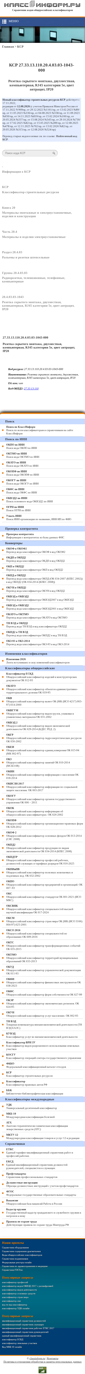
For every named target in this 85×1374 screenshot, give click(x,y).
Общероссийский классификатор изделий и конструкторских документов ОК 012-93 (41, 677)
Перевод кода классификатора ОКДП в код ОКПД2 (35, 559)
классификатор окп (11, 1301)
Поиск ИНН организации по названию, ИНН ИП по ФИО (38, 517)
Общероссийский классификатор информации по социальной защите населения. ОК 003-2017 (41, 787)
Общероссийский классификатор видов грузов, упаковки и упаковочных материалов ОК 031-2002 (40, 713)
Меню (14, 21)
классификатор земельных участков (19, 1343)
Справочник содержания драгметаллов (21, 1251)
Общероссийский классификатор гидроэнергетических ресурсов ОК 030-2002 (43, 738)
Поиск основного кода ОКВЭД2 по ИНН (29, 500)
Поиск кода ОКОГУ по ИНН (22, 482)
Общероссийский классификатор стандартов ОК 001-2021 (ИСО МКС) (43, 897)
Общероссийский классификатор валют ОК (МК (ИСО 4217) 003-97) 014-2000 (44, 701)
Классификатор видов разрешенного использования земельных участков (42, 1046)
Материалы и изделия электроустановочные (34, 237)
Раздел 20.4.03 (12, 252)
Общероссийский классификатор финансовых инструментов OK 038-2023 (43, 982)
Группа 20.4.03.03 (14, 273)
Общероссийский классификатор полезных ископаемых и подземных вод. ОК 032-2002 (39, 872)
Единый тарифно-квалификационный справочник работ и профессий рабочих (39, 1152)
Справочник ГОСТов (12, 1270)
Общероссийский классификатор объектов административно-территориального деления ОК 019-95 (42, 689)
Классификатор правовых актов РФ (26, 1083)
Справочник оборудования (15, 1247)
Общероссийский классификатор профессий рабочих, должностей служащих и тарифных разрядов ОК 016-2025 (40, 860)
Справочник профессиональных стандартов (31, 1175)
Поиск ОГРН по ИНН (18, 508)
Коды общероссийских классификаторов (22, 1255)
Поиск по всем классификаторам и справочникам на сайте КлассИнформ (39, 430)
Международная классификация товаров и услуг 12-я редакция (42, 1136)
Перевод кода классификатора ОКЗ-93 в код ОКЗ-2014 (37, 642)
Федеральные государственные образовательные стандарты (41, 1193)
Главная (8, 46)
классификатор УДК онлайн (16, 1308)
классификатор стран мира (15, 1297)
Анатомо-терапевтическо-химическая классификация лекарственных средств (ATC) (37, 1126)
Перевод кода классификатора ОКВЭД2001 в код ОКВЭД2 (40, 607)
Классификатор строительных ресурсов (30, 192)
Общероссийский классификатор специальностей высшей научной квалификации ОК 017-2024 (39, 909)
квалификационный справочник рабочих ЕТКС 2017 (28, 1328)
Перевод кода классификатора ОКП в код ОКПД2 (34, 568)
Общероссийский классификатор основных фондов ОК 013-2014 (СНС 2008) (44, 836)
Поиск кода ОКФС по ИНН (21, 491)
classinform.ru (37, 1358)
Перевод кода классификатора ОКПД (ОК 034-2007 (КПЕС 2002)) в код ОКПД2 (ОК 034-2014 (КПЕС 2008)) (44, 578)
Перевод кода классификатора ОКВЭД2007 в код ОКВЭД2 (40, 598)
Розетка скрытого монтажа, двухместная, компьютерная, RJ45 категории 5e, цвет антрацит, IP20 (38, 305)
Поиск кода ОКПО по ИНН (21, 446)
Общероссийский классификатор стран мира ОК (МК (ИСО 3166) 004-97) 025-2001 (44, 921)
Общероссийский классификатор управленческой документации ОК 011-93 (43, 970)
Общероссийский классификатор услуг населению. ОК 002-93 (42, 1014)
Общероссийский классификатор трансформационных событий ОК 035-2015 (43, 946)
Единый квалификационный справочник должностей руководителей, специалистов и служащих (36, 1165)
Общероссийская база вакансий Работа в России (34, 1202)
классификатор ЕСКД (12, 1339)
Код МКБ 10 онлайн (12, 1347)
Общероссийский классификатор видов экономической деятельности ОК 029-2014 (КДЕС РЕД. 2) (38, 726)
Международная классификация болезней (30, 1115)
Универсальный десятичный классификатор (31, 1106)
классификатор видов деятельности (19, 1289)
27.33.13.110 (31, 388)
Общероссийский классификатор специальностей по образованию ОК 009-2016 (36, 933)
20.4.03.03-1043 (13, 297)
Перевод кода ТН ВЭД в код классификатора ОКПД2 (36, 625)
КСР (20, 46)
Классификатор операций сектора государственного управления (43, 1056)
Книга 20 (8, 207)
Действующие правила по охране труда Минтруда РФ (37, 1223)
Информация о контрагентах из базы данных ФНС (35, 536)
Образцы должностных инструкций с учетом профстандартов (42, 1184)
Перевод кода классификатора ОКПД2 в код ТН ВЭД (36, 633)
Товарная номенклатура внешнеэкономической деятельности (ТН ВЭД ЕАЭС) (44, 1024)
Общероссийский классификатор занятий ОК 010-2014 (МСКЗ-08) (38, 762)
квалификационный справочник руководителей (25, 1332)
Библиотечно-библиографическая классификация (34, 1092)
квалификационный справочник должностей (24, 1321)
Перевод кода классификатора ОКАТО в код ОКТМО (36, 616)
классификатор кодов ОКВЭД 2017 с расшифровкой (27, 1286)
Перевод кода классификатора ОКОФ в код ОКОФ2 (35, 550)
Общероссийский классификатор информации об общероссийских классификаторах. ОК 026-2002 (34, 811)
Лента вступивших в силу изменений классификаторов (38, 661)
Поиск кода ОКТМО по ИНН (22, 455)
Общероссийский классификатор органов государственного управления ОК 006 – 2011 (41, 799)
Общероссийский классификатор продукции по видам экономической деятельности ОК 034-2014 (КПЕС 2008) (39, 848)
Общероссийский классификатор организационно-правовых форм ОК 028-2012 (44, 823)
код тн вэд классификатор (14, 1304)
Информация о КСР (16, 171)
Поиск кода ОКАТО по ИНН (22, 464)
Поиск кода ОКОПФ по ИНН (22, 473)
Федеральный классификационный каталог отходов (36, 1065)
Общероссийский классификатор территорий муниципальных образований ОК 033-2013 (42, 958)
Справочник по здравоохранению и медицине (25, 1266)
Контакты (52, 1358)
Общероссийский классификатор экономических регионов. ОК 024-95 (42, 1003)
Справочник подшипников (15, 1258)
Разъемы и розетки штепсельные (26, 257)
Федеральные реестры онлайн (17, 1262)
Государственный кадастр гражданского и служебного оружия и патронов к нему (43, 1212)
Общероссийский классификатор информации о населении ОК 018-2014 (42, 775)
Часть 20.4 (9, 231)
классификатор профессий (15, 1282)
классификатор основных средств (18, 1293)
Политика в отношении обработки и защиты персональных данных (43, 1361)
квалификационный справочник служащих (23, 1324)
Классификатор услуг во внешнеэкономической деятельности (42, 1035)
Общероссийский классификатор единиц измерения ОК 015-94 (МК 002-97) (42, 750)
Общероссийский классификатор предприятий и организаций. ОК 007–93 (44, 884)
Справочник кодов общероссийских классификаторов (42, 10)
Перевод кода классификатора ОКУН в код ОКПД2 (35, 589)
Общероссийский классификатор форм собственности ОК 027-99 (44, 993)
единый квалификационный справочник (21, 1335)
